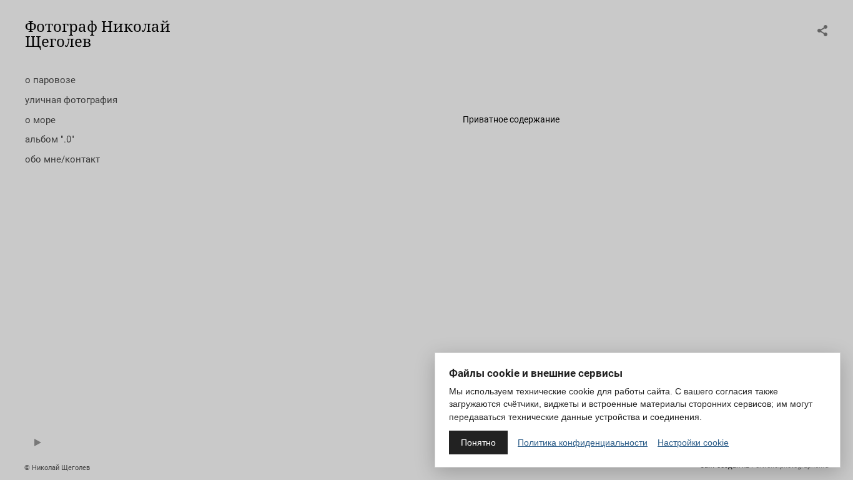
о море (40, 120)
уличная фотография (71, 100)
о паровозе (50, 80)
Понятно (478, 443)
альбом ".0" (49, 139)
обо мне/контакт (62, 159)
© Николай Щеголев (57, 468)
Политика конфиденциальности (583, 443)
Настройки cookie (693, 443)
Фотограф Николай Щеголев (97, 33)
